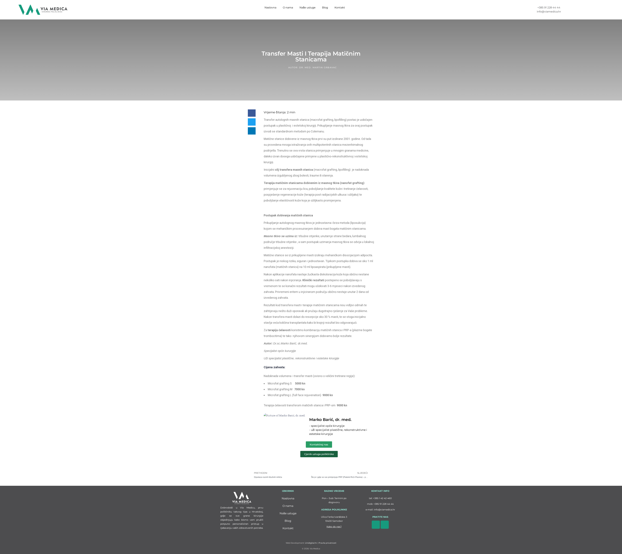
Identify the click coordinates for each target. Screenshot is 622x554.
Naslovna (270, 7)
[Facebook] (376, 525)
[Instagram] (385, 525)
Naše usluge (307, 7)
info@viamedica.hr (384, 509)
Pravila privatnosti (327, 543)
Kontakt (339, 7)
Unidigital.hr (311, 543)
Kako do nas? (334, 526)
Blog (325, 7)
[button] (252, 113)
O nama (288, 7)
